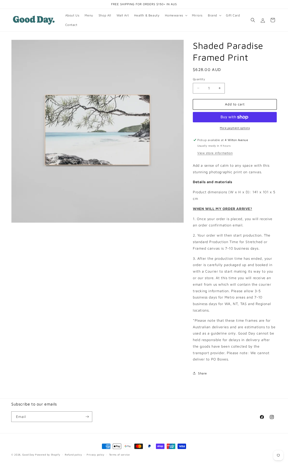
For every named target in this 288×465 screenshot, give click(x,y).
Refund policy (73, 454)
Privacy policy (95, 454)
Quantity (199, 79)
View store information (215, 153)
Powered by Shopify (47, 454)
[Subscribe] (87, 416)
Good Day (28, 454)
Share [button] (202, 373)
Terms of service (119, 454)
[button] (175, 15)
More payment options (235, 128)
